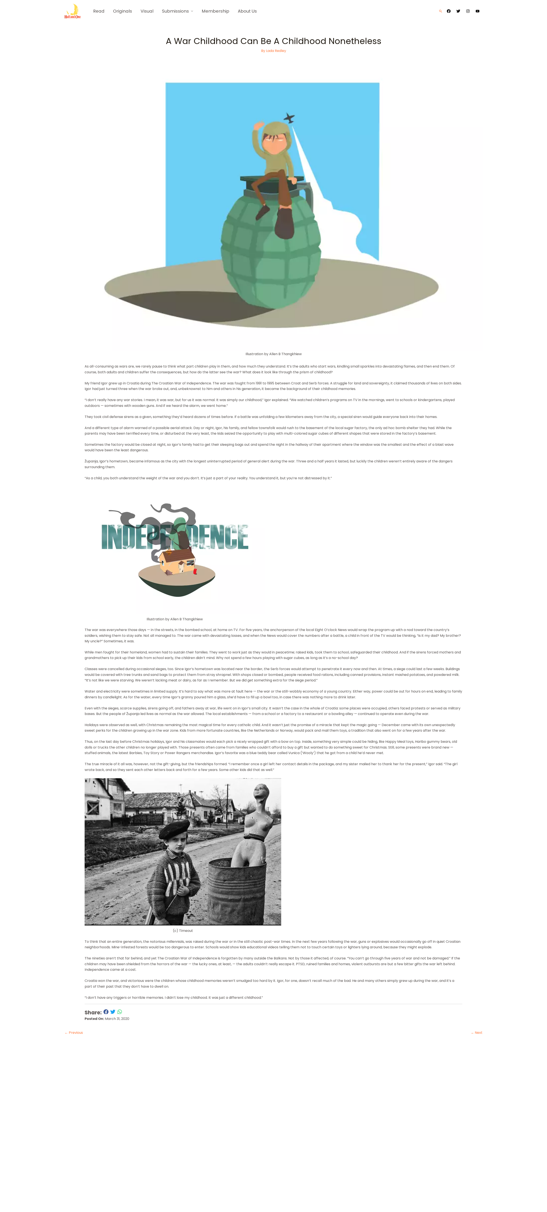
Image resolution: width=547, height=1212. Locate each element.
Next (476, 1032)
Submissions (175, 11)
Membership (215, 11)
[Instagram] (468, 11)
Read (98, 11)
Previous (74, 1032)
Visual (147, 11)
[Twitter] (458, 11)
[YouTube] (477, 11)
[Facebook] (449, 11)
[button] (441, 11)
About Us (247, 11)
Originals (122, 11)
